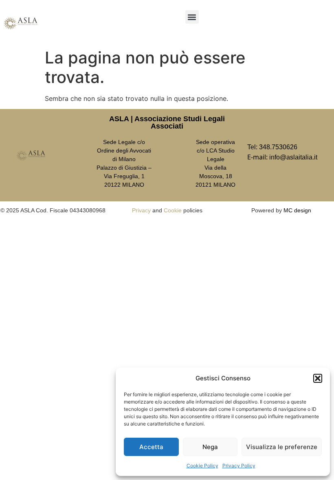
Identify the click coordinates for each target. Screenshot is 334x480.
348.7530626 (278, 147)
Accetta (151, 447)
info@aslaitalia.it (293, 157)
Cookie (173, 210)
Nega (210, 447)
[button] (318, 378)
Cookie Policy (202, 466)
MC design (297, 210)
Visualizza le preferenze (281, 447)
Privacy (141, 210)
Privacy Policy (238, 466)
